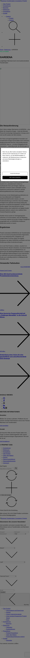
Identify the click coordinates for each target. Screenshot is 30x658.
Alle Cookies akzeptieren (15, 177)
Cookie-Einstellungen (15, 173)
